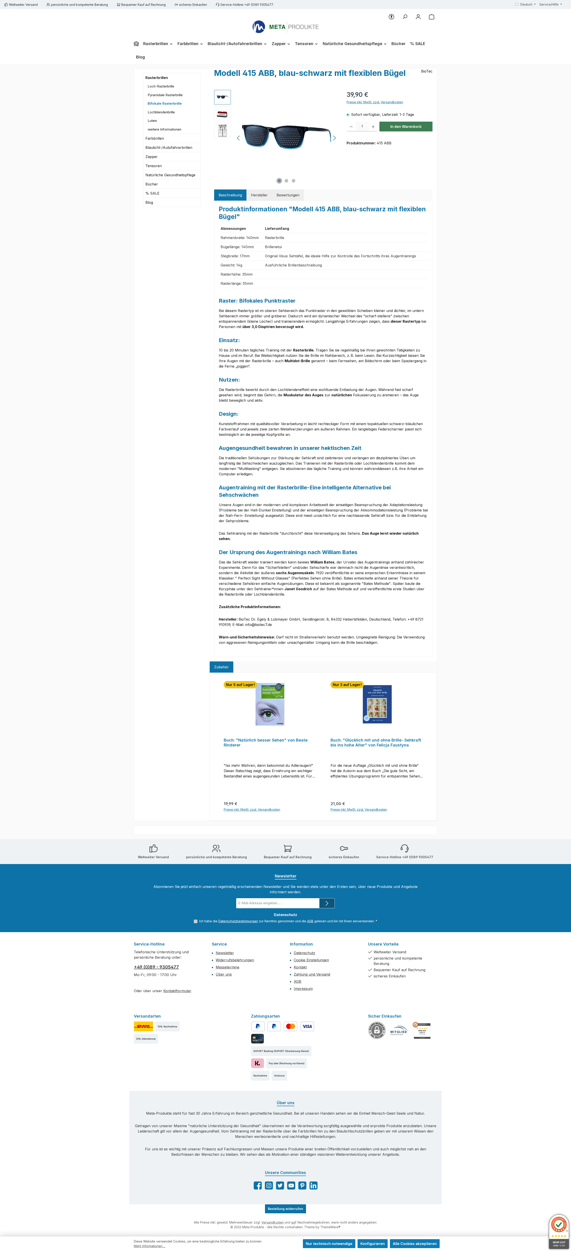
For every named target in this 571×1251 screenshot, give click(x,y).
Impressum (303, 988)
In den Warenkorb (406, 126)
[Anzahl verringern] (351, 126)
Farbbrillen (154, 138)
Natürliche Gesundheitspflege (170, 175)
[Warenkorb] (431, 16)
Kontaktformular (177, 991)
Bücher (151, 184)
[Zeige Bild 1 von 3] (279, 181)
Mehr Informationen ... (149, 1246)
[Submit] (327, 903)
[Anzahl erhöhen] (373, 126)
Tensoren (153, 166)
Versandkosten (272, 1222)
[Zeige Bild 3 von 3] (293, 181)
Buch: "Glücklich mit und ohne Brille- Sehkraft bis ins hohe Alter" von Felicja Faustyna (376, 742)
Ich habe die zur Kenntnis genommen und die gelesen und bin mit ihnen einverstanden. (288, 921)
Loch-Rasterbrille (161, 86)
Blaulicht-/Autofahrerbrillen (168, 147)
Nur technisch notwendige (329, 1243)
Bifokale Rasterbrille (165, 103)
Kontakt (300, 967)
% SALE (152, 193)
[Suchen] (404, 16)
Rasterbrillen (156, 77)
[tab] (230, 195)
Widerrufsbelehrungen (235, 960)
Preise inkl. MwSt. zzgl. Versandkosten (375, 102)
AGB (310, 921)
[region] (276, 138)
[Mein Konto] (418, 16)
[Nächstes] (334, 138)
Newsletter (225, 953)
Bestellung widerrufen (285, 1209)
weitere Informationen (164, 129)
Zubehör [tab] (221, 667)
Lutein (152, 120)
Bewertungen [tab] (288, 195)
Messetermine (227, 967)
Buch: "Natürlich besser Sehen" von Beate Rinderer (266, 742)
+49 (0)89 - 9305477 (156, 967)
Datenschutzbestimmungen (238, 921)
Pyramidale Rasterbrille (165, 95)
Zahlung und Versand (312, 974)
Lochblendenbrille (161, 112)
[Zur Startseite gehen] (286, 26)
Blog (149, 202)
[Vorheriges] (238, 138)
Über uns (224, 974)
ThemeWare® (330, 1227)
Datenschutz (304, 953)
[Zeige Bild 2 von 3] (286, 181)
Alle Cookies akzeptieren (415, 1243)
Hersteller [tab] (259, 195)
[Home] (137, 43)
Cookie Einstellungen (311, 960)
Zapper (151, 156)
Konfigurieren (372, 1243)
